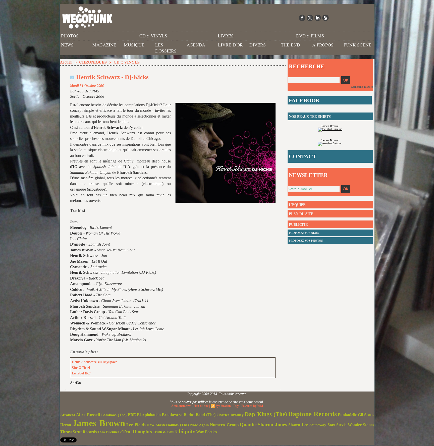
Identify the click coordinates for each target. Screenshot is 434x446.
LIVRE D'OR (230, 45)
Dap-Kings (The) (266, 414)
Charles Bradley (230, 415)
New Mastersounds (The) (168, 425)
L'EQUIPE (297, 204)
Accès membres (181, 406)
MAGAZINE (104, 45)
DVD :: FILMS (310, 36)
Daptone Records (312, 414)
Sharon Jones (272, 424)
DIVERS (257, 45)
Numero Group (224, 424)
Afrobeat (67, 415)
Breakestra (172, 414)
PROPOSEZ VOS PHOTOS (306, 241)
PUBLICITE (298, 224)
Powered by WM (252, 406)
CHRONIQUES (93, 62)
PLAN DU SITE (301, 213)
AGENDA (196, 45)
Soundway (317, 425)
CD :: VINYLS (153, 36)
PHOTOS (70, 36)
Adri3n (75, 383)
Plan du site (200, 406)
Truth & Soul (163, 432)
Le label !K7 (81, 373)
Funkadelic (347, 415)
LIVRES (226, 36)
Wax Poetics (206, 432)
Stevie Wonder (349, 425)
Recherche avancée (362, 86)
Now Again (199, 425)
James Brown (98, 423)
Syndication (223, 406)
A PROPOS (323, 45)
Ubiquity (185, 431)
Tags (236, 406)
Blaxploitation (149, 415)
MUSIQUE (134, 45)
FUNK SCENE (357, 45)
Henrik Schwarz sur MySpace (94, 362)
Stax (331, 425)
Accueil (66, 62)
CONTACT (302, 156)
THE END (290, 45)
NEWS (67, 45)
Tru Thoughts (137, 431)
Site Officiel (81, 368)
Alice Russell (88, 414)
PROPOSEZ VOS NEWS (304, 233)
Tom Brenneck (109, 432)
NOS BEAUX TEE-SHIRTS (310, 116)
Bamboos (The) (114, 415)
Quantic (248, 424)
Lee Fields (136, 424)
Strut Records (85, 432)
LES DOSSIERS (166, 48)
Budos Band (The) (199, 414)
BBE (132, 414)
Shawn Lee (298, 425)
